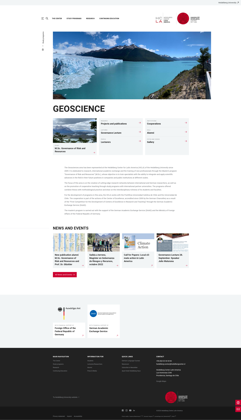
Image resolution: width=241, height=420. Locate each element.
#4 (170, 416)
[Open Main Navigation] (43, 18)
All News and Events (63, 275)
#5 (175, 416)
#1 (141, 416)
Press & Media (92, 371)
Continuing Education (109, 18)
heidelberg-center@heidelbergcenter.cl (170, 364)
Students (90, 361)
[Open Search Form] (48, 18)
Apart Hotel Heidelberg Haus (131, 371)
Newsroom (125, 364)
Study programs (74, 18)
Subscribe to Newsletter (129, 367)
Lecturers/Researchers (94, 364)
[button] (69, 356)
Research (90, 18)
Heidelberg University (227, 3)
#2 (142, 416)
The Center (57, 18)
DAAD (173, 416)
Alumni (89, 367)
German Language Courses (131, 361)
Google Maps (161, 381)
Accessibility (78, 416)
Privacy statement (59, 416)
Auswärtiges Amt (159, 416)
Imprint (69, 416)
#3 (153, 416)
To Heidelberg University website (65, 397)
